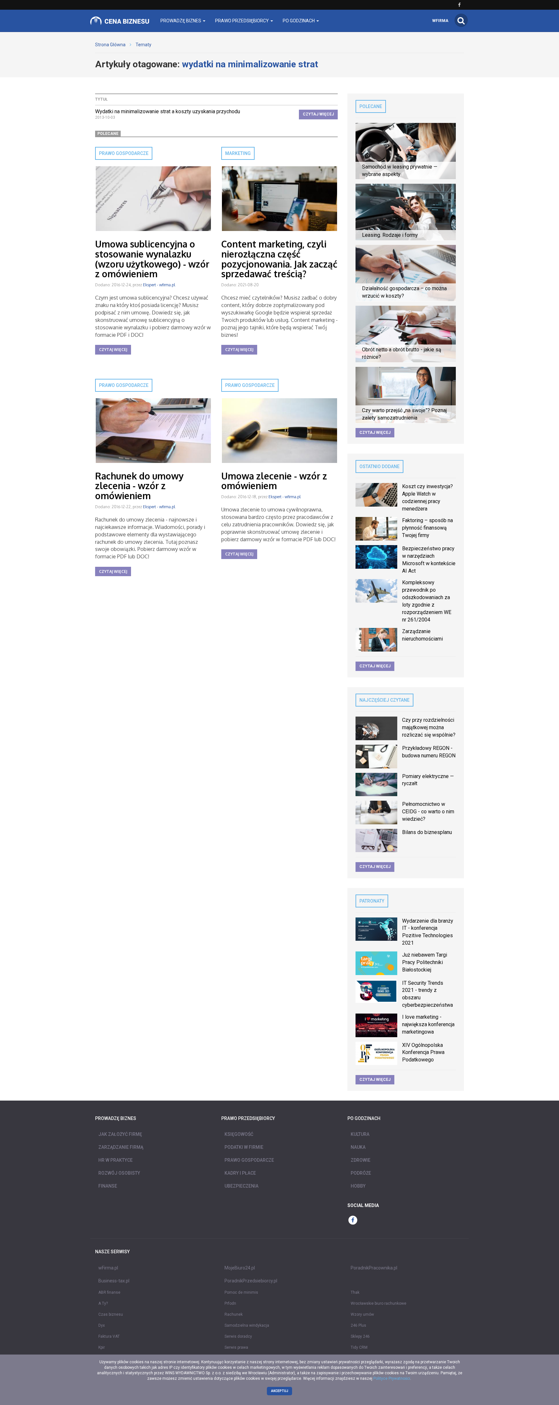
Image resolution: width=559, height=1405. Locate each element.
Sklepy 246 (360, 1336)
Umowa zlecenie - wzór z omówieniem (274, 481)
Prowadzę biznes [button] (181, 20)
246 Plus (358, 1325)
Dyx (101, 1325)
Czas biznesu (110, 1314)
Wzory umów (362, 1314)
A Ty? (103, 1303)
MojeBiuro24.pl (240, 1267)
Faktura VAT (109, 1336)
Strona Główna (110, 44)
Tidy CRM (359, 1347)
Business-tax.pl (113, 1280)
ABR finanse (109, 1292)
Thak (355, 1292)
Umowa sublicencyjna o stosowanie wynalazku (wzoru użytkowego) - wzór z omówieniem (152, 259)
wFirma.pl (108, 1267)
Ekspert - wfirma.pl (159, 284)
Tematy (143, 44)
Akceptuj (279, 1391)
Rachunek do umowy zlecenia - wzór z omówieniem (139, 486)
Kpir (101, 1347)
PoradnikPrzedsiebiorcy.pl (251, 1280)
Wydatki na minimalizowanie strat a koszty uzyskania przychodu (167, 111)
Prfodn (230, 1303)
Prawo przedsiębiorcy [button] (242, 20)
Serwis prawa (236, 1347)
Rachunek (234, 1314)
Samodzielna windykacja (247, 1325)
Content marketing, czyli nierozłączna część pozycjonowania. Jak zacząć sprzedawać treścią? (279, 259)
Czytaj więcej (318, 114)
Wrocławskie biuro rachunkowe (378, 1303)
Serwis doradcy (238, 1336)
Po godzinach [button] (299, 20)
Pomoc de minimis (241, 1292)
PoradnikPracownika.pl (374, 1267)
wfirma (440, 20)
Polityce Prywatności (391, 1378)
